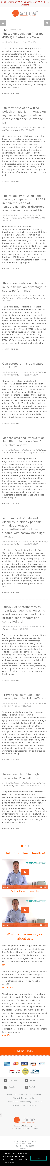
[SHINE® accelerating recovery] (25, 14)
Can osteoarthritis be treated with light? (23, 365)
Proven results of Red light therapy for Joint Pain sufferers (24, 696)
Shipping (38, 1094)
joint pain (36, 127)
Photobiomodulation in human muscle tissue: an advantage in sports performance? (24, 287)
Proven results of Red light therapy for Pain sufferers (21, 776)
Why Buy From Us (20, 1105)
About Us (28, 1094)
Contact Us (37, 1102)
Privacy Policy (25, 1102)
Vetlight (30, 2)
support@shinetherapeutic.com (25, 1128)
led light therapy (10, 130)
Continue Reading (10, 93)
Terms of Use (12, 1102)
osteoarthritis (13, 375)
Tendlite (10, 2)
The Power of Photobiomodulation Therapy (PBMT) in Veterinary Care (22, 33)
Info (33, 1098)
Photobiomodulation (20, 218)
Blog (21, 1094)
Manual (33, 1105)
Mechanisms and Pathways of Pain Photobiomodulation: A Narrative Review (23, 441)
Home (9, 1094)
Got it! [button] (38, 1158)
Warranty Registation (22, 1098)
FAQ (15, 1094)
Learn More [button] (9, 1162)
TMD (37, 218)
